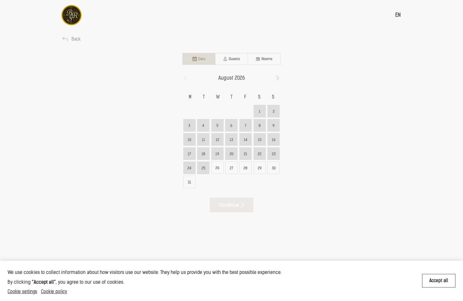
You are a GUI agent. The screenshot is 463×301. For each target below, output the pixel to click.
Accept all (438, 280)
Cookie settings (22, 291)
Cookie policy (54, 291)
